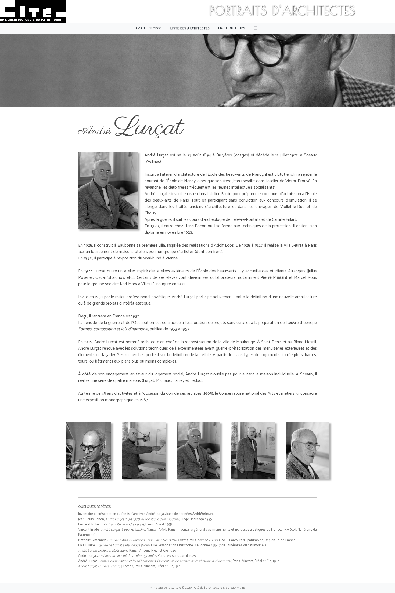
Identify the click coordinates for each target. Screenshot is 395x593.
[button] (256, 28)
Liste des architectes (190, 28)
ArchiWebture (203, 514)
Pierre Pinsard (274, 277)
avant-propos (148, 28)
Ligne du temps (231, 28)
